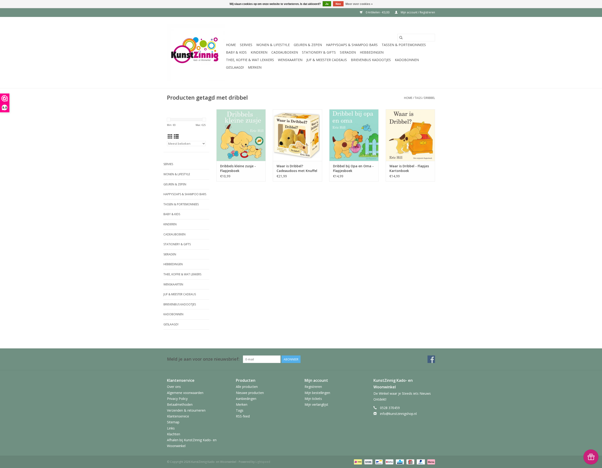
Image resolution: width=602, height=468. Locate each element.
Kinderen (259, 52)
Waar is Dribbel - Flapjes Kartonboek (409, 168)
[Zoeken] (400, 37)
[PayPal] (420, 462)
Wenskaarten (290, 60)
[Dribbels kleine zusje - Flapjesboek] (241, 135)
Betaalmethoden (180, 404)
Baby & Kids (236, 52)
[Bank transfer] (368, 462)
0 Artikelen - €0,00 (377, 12)
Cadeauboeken (284, 52)
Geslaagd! (235, 67)
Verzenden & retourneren (186, 410)
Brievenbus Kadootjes (371, 60)
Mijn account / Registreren (417, 12)
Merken (254, 67)
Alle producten (247, 386)
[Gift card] (410, 462)
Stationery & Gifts (319, 52)
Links (171, 428)
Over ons (174, 386)
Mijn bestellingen (317, 392)
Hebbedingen (372, 52)
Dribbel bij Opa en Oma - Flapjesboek (353, 168)
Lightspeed (262, 462)
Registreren (313, 386)
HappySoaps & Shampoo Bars (352, 45)
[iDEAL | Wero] (357, 462)
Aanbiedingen (246, 398)
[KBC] (399, 462)
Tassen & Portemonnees (404, 45)
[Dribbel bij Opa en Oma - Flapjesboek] (354, 135)
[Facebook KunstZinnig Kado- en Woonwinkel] (431, 359)
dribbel (429, 98)
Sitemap (173, 422)
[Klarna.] (430, 462)
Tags (418, 98)
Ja (327, 4)
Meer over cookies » (359, 4)
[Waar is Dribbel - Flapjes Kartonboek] (410, 135)
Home (231, 45)
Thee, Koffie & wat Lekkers (250, 60)
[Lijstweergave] (176, 136)
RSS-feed (243, 416)
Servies (246, 45)
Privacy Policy (177, 398)
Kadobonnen (407, 60)
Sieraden (348, 52)
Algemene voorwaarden (185, 392)
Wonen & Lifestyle (273, 45)
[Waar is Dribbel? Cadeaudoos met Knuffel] (297, 135)
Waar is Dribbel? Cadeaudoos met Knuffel (297, 168)
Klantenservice (178, 416)
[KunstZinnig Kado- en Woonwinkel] (196, 52)
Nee (338, 4)
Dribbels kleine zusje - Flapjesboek (238, 168)
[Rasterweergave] (170, 136)
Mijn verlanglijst (316, 404)
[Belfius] (389, 462)
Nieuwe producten (250, 392)
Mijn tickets (313, 398)
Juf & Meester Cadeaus (326, 60)
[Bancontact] (378, 462)
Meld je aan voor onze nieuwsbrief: (203, 359)
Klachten (173, 434)
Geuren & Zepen (308, 45)
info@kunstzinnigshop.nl (398, 413)
